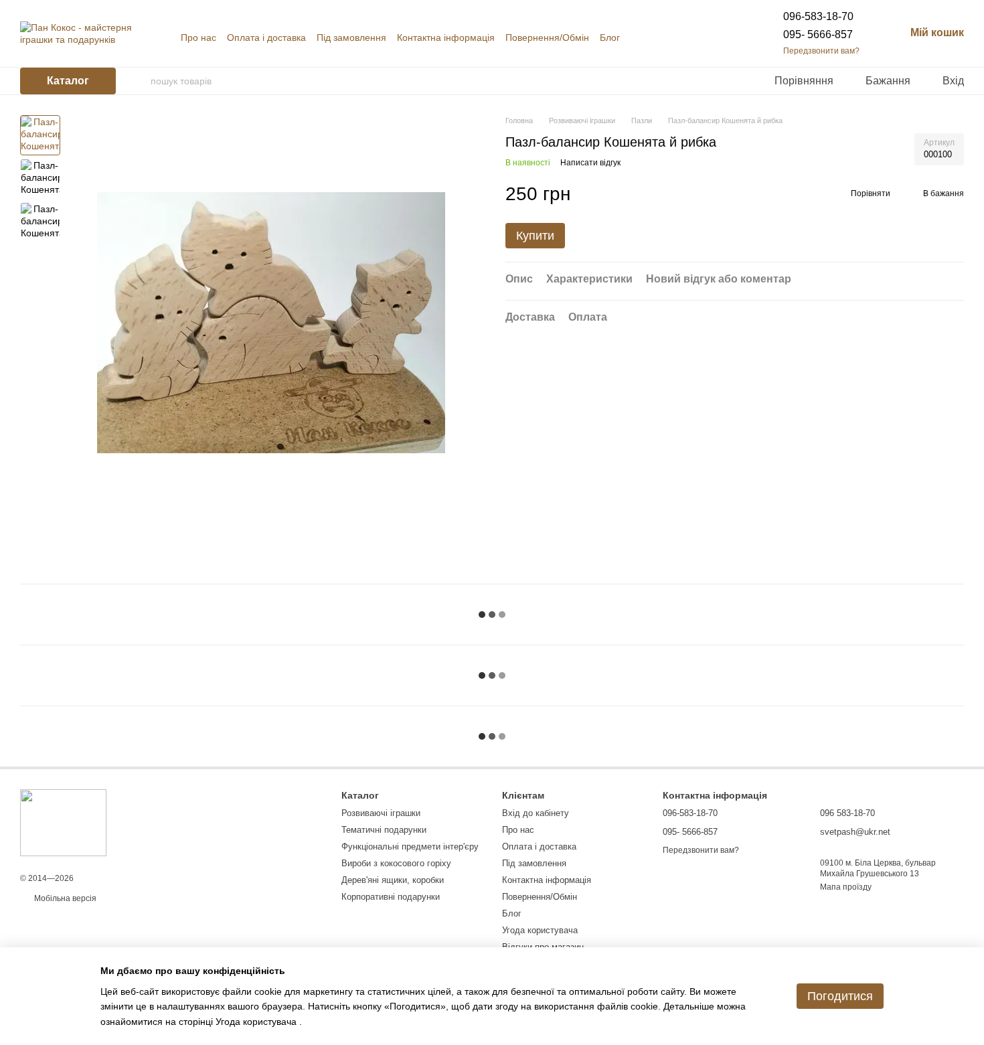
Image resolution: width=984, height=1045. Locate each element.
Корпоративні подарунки (390, 897)
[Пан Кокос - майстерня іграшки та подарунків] (63, 822)
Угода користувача (540, 930)
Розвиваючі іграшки (380, 813)
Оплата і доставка (266, 37)
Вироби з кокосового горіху (396, 863)
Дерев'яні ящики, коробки (392, 880)
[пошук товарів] (140, 81)
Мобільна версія (64, 898)
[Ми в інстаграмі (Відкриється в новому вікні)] (719, 37)
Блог (610, 37)
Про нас (198, 37)
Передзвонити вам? (821, 51)
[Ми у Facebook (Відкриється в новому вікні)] (703, 37)
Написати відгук (590, 163)
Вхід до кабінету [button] (535, 813)
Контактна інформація (446, 37)
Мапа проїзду (846, 887)
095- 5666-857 (818, 34)
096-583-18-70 (818, 16)
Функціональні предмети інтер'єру (410, 846)
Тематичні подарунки (383, 830)
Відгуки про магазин (543, 947)
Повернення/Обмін (547, 37)
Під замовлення (351, 37)
